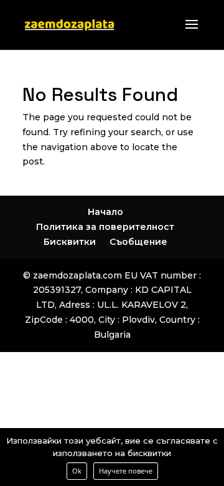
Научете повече (125, 470)
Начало (105, 211)
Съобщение (138, 241)
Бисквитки (70, 241)
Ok (77, 470)
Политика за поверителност (105, 226)
